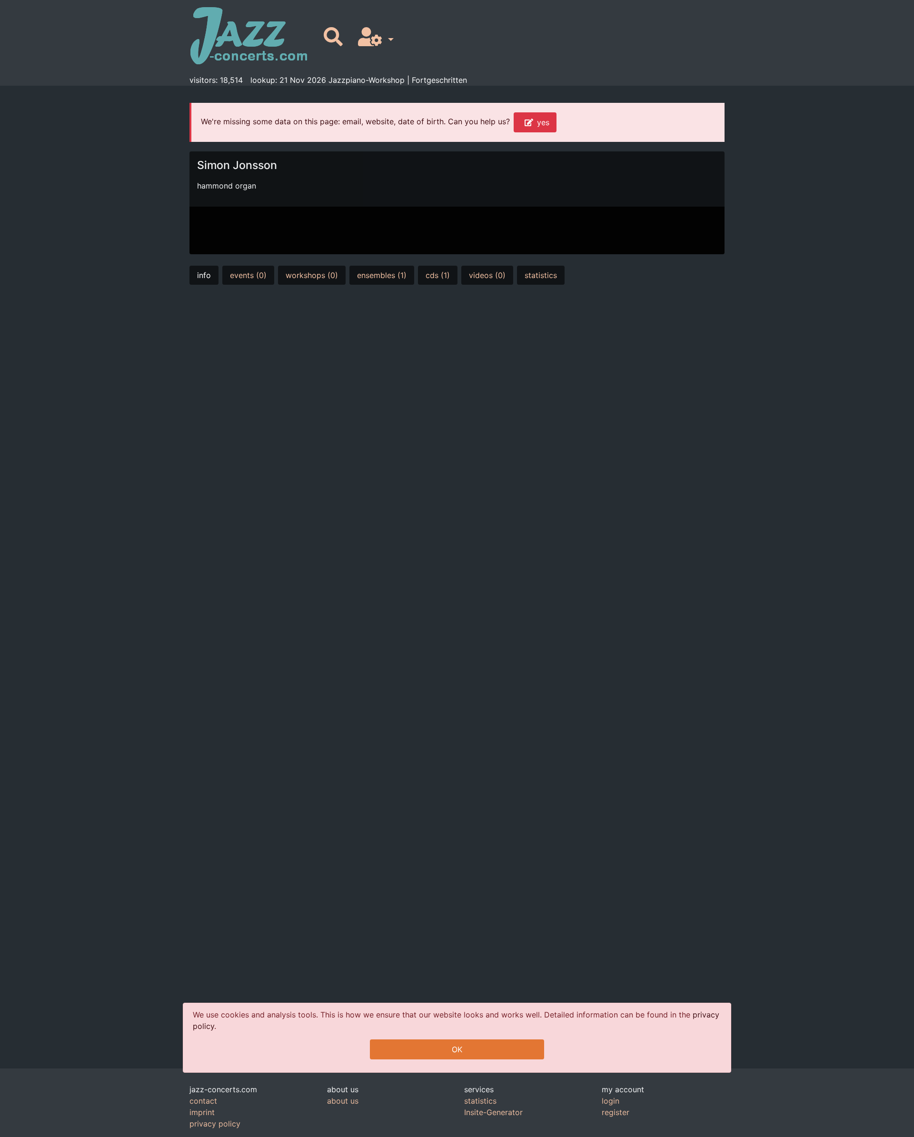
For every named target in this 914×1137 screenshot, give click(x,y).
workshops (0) (312, 275)
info (204, 275)
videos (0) (487, 275)
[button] (373, 37)
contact (203, 1101)
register (615, 1112)
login (610, 1101)
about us (342, 1101)
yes (543, 122)
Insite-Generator (493, 1112)
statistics (541, 275)
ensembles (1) (382, 275)
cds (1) (438, 275)
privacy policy (214, 1123)
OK (457, 1049)
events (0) (248, 275)
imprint (202, 1112)
